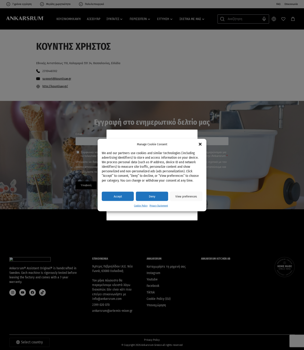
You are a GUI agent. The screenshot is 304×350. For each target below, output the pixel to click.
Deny (152, 196)
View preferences (186, 196)
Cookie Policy (140, 205)
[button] (200, 144)
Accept (118, 196)
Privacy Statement (159, 205)
